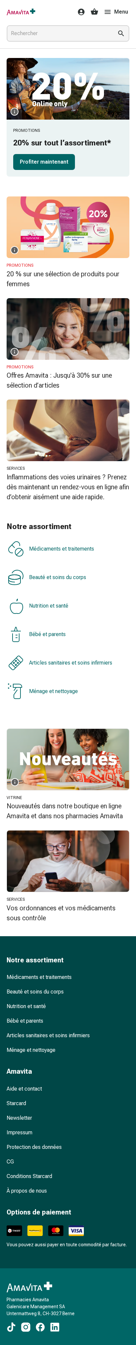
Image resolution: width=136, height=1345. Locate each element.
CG (10, 1161)
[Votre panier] (94, 12)
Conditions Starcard (29, 1176)
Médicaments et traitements (61, 549)
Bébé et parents (47, 634)
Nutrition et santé (48, 606)
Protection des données (34, 1147)
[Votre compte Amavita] (79, 12)
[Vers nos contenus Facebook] (40, 1327)
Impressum (19, 1132)
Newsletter (19, 1118)
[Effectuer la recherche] (121, 33)
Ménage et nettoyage (53, 691)
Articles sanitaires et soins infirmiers (70, 663)
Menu (121, 12)
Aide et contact (24, 1089)
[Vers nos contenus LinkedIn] (54, 1327)
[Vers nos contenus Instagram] (25, 1327)
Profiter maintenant (44, 162)
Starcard (16, 1103)
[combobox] (59, 33)
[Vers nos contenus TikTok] (11, 1327)
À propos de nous (27, 1191)
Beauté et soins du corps (57, 577)
